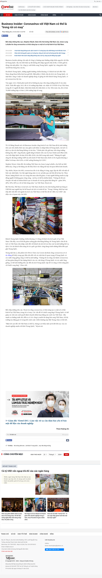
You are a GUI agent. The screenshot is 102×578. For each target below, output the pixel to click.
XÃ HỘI (8, 15)
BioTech (95, 7)
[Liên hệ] (19, 36)
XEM (66, 454)
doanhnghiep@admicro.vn (56, 545)
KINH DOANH (32, 15)
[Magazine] (3, 1)
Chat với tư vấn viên (53, 550)
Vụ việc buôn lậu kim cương (27, 10)
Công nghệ (44, 534)
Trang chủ (5, 534)
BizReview (21, 7)
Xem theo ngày (36, 454)
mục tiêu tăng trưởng (45, 445)
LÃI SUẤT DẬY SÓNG (34, 7)
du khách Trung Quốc (32, 445)
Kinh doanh (33, 534)
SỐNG (54, 15)
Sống (52, 534)
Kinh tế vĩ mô (22, 534)
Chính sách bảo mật (6, 551)
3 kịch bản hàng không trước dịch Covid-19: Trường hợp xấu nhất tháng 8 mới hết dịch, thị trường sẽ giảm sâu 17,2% (47, 50)
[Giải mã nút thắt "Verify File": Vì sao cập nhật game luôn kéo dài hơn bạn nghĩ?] (58, 505)
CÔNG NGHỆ (44, 15)
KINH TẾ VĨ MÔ (19, 15)
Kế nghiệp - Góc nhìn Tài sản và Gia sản (78, 7)
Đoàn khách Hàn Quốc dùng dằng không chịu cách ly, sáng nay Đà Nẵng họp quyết (37, 55)
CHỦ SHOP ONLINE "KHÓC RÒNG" (53, 7)
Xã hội (31, 32)
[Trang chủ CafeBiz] (2, 15)
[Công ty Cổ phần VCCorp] (10, 557)
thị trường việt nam (19, 445)
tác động (9, 255)
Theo (37, 434)
